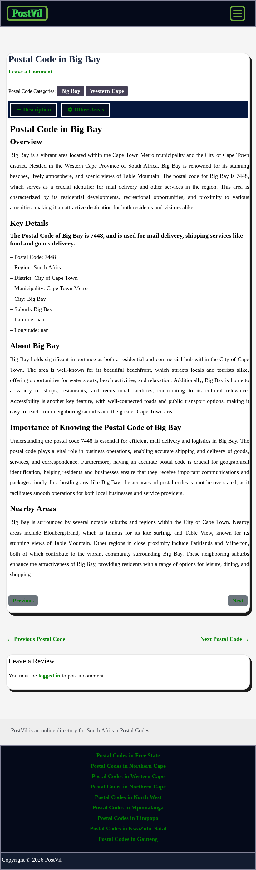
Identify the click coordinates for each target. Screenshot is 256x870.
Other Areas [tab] (89, 109)
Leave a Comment (30, 71)
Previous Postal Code (36, 639)
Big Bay (70, 91)
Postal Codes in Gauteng (128, 839)
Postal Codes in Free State (128, 755)
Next (238, 600)
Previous (23, 600)
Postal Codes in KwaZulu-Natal (128, 828)
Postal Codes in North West (128, 797)
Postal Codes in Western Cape (128, 776)
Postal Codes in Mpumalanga (128, 807)
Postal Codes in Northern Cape (128, 766)
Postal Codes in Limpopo (128, 818)
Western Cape (107, 91)
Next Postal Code (224, 639)
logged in (49, 675)
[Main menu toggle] (237, 13)
